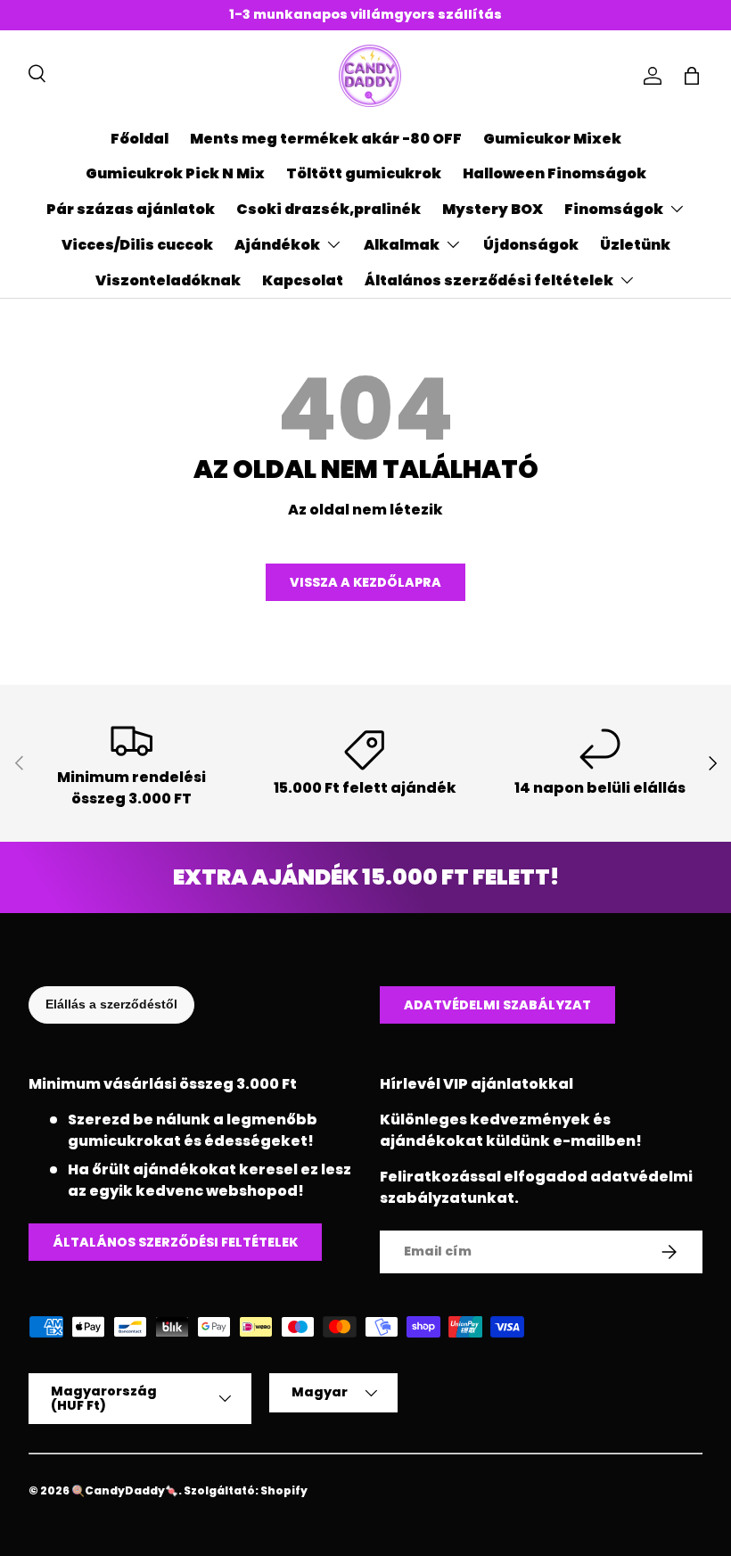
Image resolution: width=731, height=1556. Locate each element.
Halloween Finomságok (554, 173)
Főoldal (139, 138)
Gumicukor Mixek (552, 138)
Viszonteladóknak (168, 280)
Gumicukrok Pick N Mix (175, 173)
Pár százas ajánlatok (130, 209)
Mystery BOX (492, 209)
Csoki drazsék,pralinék (328, 209)
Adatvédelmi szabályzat (497, 1005)
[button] (691, 75)
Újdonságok (531, 245)
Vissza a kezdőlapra (365, 582)
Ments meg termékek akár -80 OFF (326, 138)
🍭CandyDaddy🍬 (124, 1490)
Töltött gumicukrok (363, 173)
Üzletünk (635, 245)
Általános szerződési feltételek (175, 1242)
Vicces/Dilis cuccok (137, 245)
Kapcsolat (302, 280)
